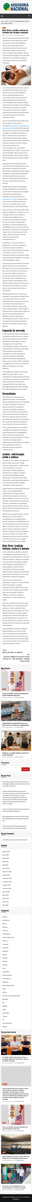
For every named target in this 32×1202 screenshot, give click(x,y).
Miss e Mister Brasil (8, 985)
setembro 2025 (7, 888)
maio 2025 (5, 902)
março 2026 (5, 868)
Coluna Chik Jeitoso (8, 937)
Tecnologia (5, 1013)
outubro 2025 (6, 885)
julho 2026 (5, 855)
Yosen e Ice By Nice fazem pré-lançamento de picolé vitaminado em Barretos (15, 694)
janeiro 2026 (6, 875)
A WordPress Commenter (10, 840)
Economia (5, 944)
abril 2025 (5, 905)
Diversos (5, 941)
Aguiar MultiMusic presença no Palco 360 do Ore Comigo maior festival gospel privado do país (15, 818)
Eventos (4, 961)
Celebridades (6, 934)
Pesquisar (5, 763)
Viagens (4, 1026)
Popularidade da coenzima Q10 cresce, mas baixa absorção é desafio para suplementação (15, 724)
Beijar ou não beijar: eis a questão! (12, 651)
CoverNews (24, 1197)
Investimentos (6, 978)
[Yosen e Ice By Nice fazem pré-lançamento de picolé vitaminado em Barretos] (16, 681)
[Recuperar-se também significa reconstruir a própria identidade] (16, 741)
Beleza (4, 923)
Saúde (4, 27)
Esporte (4, 954)
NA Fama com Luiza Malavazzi (11, 995)
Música (4, 992)
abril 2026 (5, 865)
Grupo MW (5, 971)
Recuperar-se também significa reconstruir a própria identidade (15, 754)
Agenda (4, 917)
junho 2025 (5, 898)
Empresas (5, 951)
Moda (4, 989)
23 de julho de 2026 (19, 757)
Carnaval (5, 930)
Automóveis (6, 920)
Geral (4, 968)
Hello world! (23, 840)
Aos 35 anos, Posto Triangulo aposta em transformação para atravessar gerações (14, 827)
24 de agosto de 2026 (20, 1190)
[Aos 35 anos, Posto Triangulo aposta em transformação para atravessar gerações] (16, 1174)
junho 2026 (5, 858)
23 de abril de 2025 (20, 35)
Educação (5, 947)
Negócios (5, 999)
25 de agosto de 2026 (20, 697)
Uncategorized (6, 1023)
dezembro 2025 (7, 878)
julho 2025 (5, 895)
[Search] (29, 15)
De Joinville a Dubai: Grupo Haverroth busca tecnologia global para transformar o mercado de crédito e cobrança (16, 784)
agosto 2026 (6, 851)
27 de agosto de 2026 (20, 1062)
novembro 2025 (7, 881)
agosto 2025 (6, 891)
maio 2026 (5, 861)
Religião (4, 1006)
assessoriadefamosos (9, 35)
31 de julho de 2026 (19, 727)
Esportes (5, 958)
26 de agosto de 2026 (20, 1101)
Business (5, 927)
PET (3, 1002)
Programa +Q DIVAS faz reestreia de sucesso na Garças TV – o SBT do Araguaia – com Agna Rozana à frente (16, 657)
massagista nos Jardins (9, 199)
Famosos (5, 965)
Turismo (4, 1016)
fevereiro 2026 (6, 871)
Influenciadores (7, 975)
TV (3, 1020)
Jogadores (5, 982)
